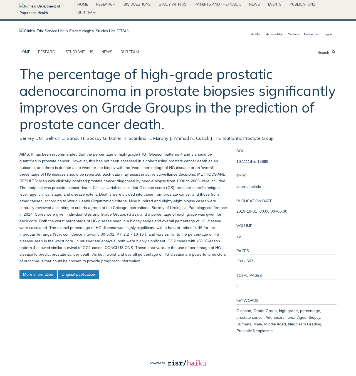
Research (105, 4)
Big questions (137, 4)
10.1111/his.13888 (252, 161)
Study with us (173, 4)
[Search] (333, 52)
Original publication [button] (78, 274)
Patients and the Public (218, 4)
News (254, 4)
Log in (328, 34)
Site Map (255, 34)
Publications (302, 4)
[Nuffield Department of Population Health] (46, 9)
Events (274, 4)
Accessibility (274, 34)
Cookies (293, 34)
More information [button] (38, 274)
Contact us (311, 34)
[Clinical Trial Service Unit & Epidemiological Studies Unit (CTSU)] (73, 29)
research (48, 51)
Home (82, 4)
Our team (86, 12)
